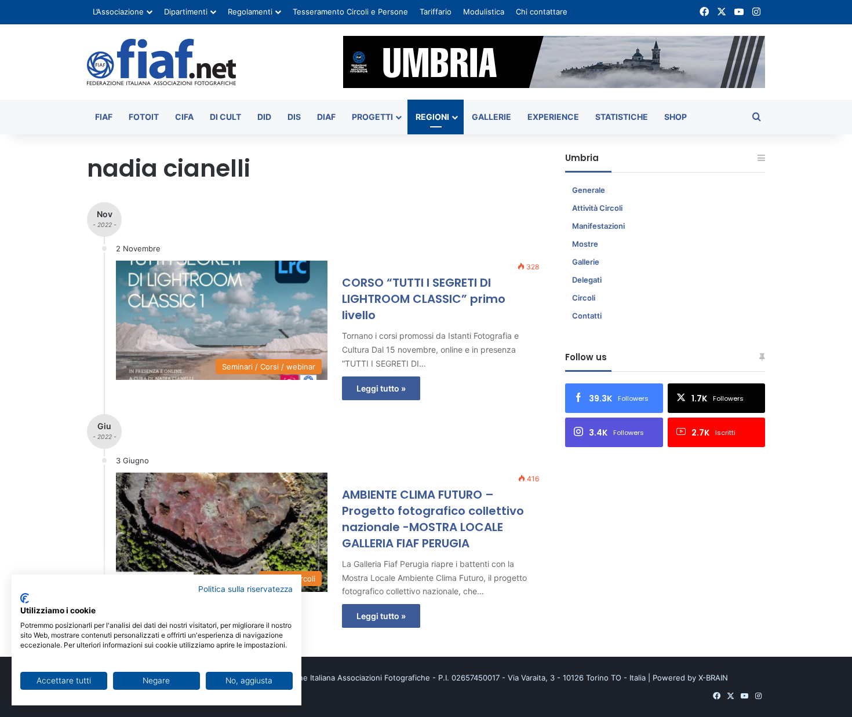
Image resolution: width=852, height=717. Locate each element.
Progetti (372, 117)
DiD (264, 117)
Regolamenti (250, 11)
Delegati (587, 279)
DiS (294, 117)
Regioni (432, 117)
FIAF (103, 117)
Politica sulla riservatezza (245, 589)
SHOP (675, 117)
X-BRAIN (713, 677)
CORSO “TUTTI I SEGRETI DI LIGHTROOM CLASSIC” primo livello (423, 299)
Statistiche (621, 117)
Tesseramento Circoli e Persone (350, 11)
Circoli (583, 297)
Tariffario (436, 11)
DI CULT (225, 117)
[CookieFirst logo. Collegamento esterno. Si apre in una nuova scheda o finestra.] (24, 598)
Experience (553, 117)
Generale (588, 190)
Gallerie (491, 117)
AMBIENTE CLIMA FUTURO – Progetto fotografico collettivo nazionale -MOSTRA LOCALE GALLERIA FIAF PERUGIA (433, 518)
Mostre (585, 243)
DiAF (326, 117)
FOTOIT (144, 117)
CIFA (184, 117)
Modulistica (483, 11)
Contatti (587, 315)
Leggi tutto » (381, 388)
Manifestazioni (598, 226)
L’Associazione (118, 11)
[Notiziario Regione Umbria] (161, 62)
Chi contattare (541, 11)
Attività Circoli (597, 208)
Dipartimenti (185, 11)
